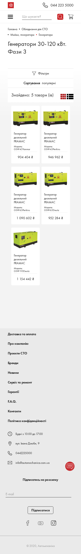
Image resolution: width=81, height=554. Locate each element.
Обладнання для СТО (35, 29)
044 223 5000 (62, 5)
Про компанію (18, 343)
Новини (13, 372)
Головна (12, 29)
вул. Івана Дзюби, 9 (28, 443)
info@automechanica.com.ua (32, 463)
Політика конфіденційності (27, 421)
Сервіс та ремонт (20, 382)
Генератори (46, 35)
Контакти (14, 411)
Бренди (13, 363)
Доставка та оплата (22, 334)
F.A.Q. (12, 401)
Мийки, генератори (22, 35)
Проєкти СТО (17, 353)
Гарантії (13, 392)
